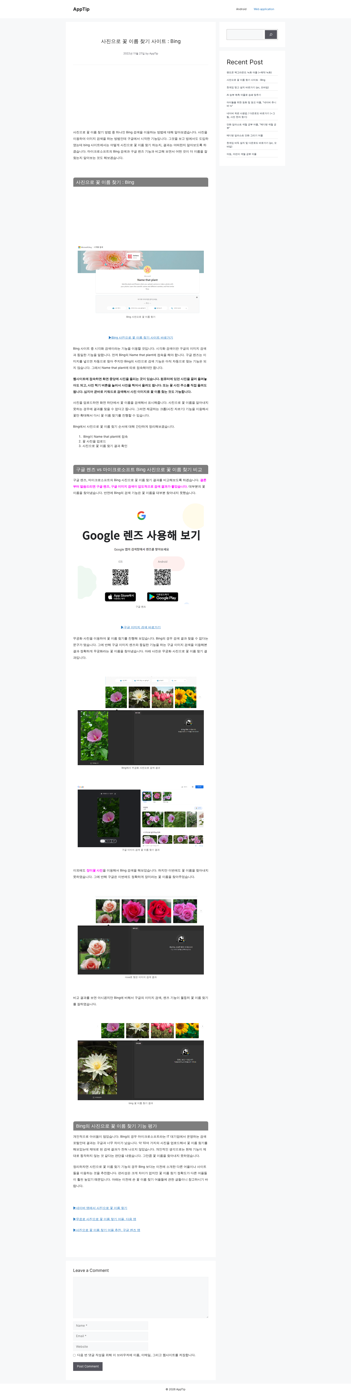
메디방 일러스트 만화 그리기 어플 (245, 135)
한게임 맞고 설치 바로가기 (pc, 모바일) (248, 87)
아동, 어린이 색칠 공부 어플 (241, 154)
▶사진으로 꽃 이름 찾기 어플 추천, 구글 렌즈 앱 (106, 1230)
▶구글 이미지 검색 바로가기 (141, 627)
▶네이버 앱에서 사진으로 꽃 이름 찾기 (100, 1208)
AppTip (81, 9)
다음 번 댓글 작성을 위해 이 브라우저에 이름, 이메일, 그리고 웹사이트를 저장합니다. (136, 1355)
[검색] (271, 34)
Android (241, 9)
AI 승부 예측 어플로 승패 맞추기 (244, 94)
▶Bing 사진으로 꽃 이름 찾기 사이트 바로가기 (141, 337)
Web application (264, 9)
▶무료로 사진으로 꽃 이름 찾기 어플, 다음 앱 (104, 1219)
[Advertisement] (140, 96)
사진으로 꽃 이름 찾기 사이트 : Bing (246, 79)
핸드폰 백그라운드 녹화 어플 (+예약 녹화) (249, 72)
